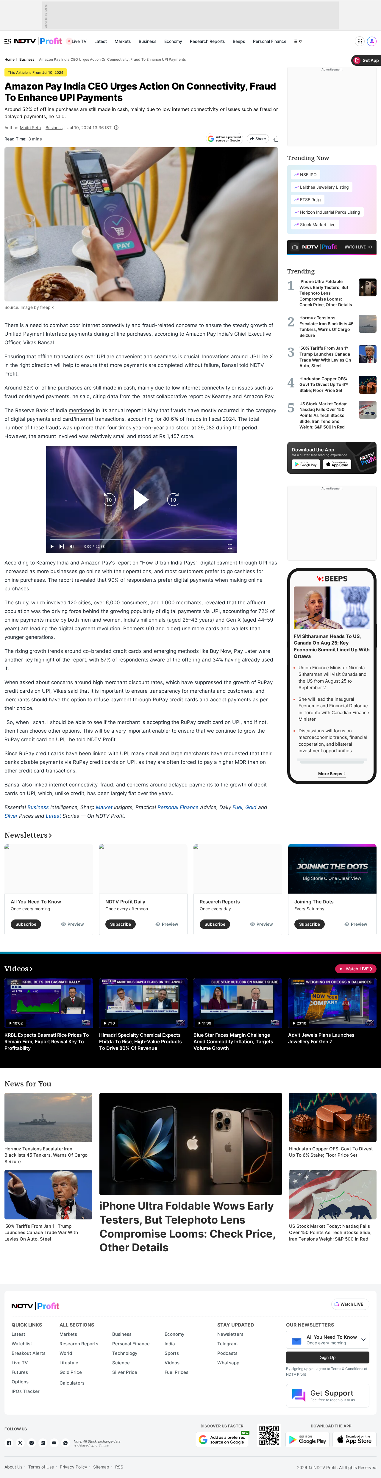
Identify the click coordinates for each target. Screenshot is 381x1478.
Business (148, 41)
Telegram (227, 1343)
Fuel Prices (176, 1372)
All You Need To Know (36, 902)
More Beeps (330, 773)
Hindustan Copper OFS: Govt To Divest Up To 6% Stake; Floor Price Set (331, 1152)
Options (20, 1382)
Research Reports (207, 41)
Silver (11, 816)
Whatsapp (228, 1363)
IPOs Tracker (26, 1391)
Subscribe (25, 924)
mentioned (81, 410)
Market (104, 807)
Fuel (237, 807)
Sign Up (327, 1357)
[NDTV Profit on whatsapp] (65, 1442)
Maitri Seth (30, 127)
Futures (20, 1372)
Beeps (239, 41)
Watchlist (22, 1343)
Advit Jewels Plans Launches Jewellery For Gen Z (321, 1038)
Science (121, 1363)
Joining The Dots (314, 902)
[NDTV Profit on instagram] (31, 1442)
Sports (172, 1353)
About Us (13, 1466)
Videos (172, 1363)
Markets (123, 41)
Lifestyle (69, 1363)
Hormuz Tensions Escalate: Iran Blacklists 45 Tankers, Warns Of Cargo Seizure (46, 1155)
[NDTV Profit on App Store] (354, 1439)
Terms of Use (41, 1466)
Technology (125, 1353)
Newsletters (230, 1334)
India (170, 1343)
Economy (173, 41)
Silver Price (124, 1372)
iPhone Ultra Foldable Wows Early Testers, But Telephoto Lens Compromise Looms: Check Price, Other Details (187, 1226)
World (66, 1353)
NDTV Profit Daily (125, 902)
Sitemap (101, 1466)
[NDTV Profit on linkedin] (42, 1442)
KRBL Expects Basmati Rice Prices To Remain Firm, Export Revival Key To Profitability (46, 1041)
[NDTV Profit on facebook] (8, 1442)
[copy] (275, 139)
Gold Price (71, 1372)
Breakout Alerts (29, 1353)
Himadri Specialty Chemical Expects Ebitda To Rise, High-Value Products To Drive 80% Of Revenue (140, 1041)
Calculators (72, 1383)
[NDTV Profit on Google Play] (307, 1439)
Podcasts (227, 1353)
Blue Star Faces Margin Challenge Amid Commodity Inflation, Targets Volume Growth (233, 1041)
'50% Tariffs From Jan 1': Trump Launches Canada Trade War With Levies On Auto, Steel (41, 1232)
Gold (251, 807)
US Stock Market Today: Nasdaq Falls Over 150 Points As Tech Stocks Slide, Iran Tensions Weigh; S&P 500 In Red (330, 1232)
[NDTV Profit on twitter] (20, 1442)
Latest (100, 41)
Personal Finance (269, 41)
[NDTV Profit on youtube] (54, 1442)
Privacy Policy (73, 1466)
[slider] (141, 539)
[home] (38, 38)
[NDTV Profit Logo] (35, 1304)
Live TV (79, 41)
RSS (119, 1466)
